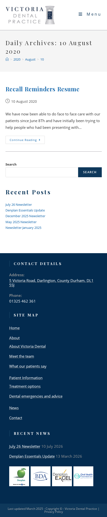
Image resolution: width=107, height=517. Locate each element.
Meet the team (21, 356)
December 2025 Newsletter (25, 216)
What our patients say (28, 366)
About (14, 337)
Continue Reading (27, 141)
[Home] (7, 59)
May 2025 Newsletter (21, 222)
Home (14, 327)
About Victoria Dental (27, 346)
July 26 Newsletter (18, 204)
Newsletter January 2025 (23, 227)
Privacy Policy (53, 512)
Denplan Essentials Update (25, 210)
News (14, 407)
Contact (15, 417)
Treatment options (25, 386)
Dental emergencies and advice (35, 396)
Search (11, 164)
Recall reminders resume (42, 89)
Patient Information (26, 377)
